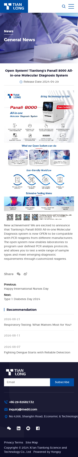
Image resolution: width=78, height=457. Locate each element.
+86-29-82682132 (21, 402)
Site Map (32, 442)
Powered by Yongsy (47, 452)
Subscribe (62, 382)
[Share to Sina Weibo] (25, 274)
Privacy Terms (13, 442)
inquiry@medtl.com (23, 409)
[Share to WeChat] (18, 274)
